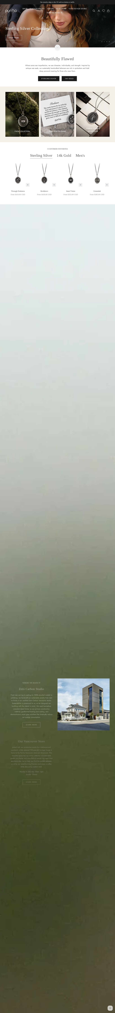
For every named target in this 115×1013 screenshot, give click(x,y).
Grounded (97, 191)
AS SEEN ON (61, 9)
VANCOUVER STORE (78, 9)
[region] (57, 25)
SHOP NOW (14, 38)
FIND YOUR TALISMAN (57, 131)
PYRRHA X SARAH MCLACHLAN (93, 130)
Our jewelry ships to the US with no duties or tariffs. (57, 2)
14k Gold (64, 155)
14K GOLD (69, 78)
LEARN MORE (31, 725)
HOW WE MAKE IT (54, 13)
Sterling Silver (41, 155)
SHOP (24, 9)
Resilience (44, 191)
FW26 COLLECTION (22, 131)
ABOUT (50, 9)
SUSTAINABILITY (37, 9)
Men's (80, 155)
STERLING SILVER (48, 78)
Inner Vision (70, 191)
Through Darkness (18, 191)
